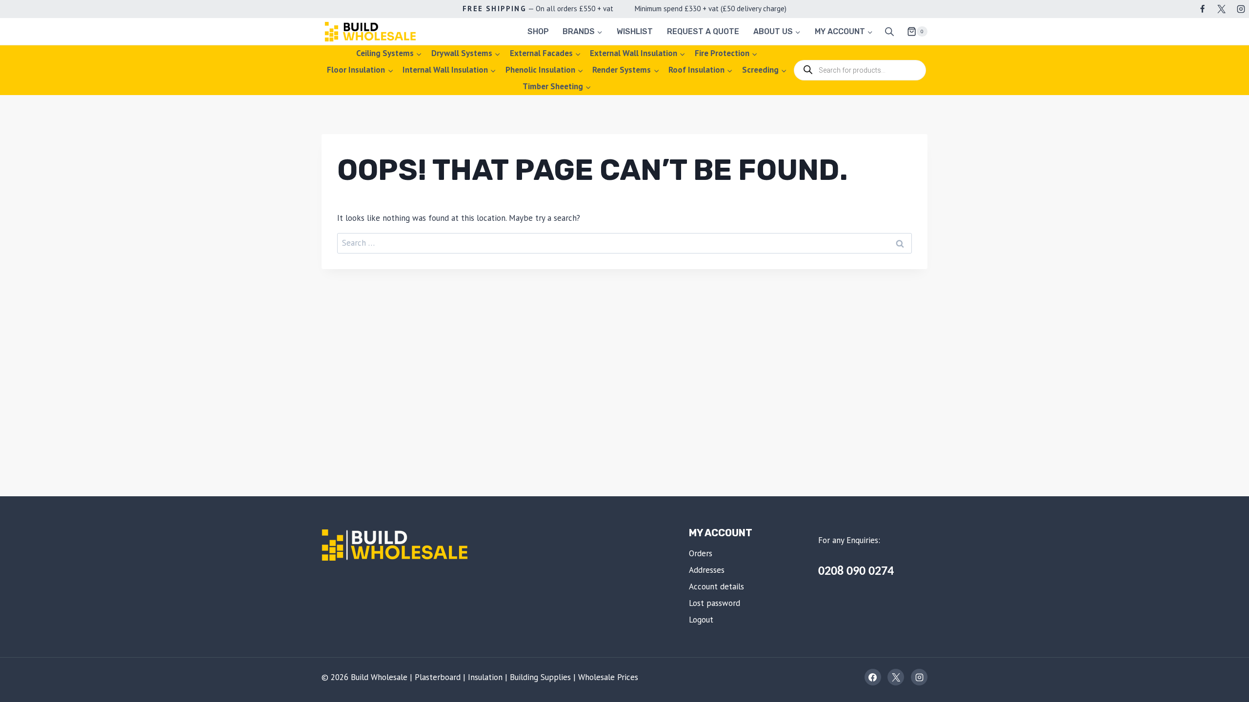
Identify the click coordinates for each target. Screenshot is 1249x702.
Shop (538, 31)
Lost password (714, 603)
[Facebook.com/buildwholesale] (1202, 8)
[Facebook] (873, 677)
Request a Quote (703, 31)
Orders (700, 553)
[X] (1221, 8)
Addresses (707, 570)
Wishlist (635, 31)
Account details (716, 586)
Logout (701, 619)
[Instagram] (1240, 8)
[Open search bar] (889, 31)
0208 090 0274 (856, 571)
